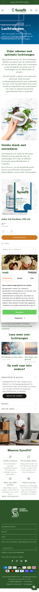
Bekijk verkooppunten (10, 496)
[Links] (3, 2)
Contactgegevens (28, 584)
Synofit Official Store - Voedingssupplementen (22, 576)
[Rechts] (36, 2)
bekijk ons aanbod (14, 396)
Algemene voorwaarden (14, 584)
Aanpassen (18, 318)
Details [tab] (19, 278)
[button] (31, 10)
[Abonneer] (36, 548)
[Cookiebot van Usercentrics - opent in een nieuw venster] (28, 272)
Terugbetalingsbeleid (15, 581)
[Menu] (2, 10)
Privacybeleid (28, 581)
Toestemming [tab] (7, 278)
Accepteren (20, 312)
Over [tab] (32, 278)
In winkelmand (19, 237)
